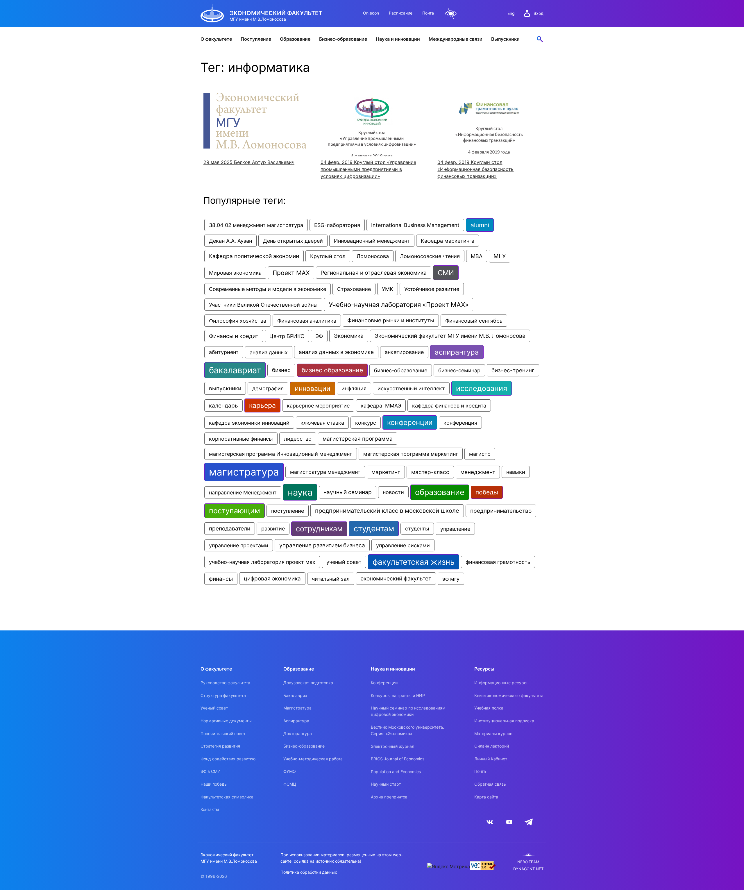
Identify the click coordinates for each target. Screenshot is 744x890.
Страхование (354, 289)
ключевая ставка (322, 422)
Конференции (384, 682)
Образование (295, 39)
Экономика (349, 336)
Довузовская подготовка (308, 682)
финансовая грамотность (498, 562)
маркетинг (385, 472)
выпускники (225, 388)
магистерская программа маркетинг (410, 454)
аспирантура (457, 352)
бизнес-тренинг (512, 370)
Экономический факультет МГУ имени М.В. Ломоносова (450, 336)
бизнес (281, 370)
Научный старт (386, 784)
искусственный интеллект (411, 388)
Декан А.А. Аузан (230, 240)
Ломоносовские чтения (430, 256)
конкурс (365, 422)
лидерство (298, 438)
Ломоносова (373, 256)
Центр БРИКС (286, 336)
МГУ (499, 256)
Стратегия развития (220, 746)
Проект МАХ (291, 272)
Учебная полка (488, 707)
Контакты (210, 809)
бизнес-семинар (459, 370)
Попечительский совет (223, 733)
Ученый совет (214, 707)
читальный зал (331, 579)
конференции (409, 422)
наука (300, 492)
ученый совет (344, 562)
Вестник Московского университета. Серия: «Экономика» (407, 730)
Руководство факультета (225, 682)
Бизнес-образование (343, 39)
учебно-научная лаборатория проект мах (262, 562)
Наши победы (214, 784)
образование (439, 492)
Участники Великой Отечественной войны (263, 304)
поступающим (234, 510)
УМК (387, 289)
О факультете (216, 39)
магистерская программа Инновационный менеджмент (280, 454)
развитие (273, 529)
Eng (511, 13)
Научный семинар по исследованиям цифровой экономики (408, 711)
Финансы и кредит (233, 336)
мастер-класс (430, 472)
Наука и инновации (398, 39)
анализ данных (269, 352)
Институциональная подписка (504, 720)
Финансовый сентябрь (473, 320)
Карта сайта (486, 796)
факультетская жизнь (414, 561)
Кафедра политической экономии (254, 256)
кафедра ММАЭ (381, 405)
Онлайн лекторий (491, 746)
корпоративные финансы (241, 438)
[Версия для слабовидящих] (451, 13)
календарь (223, 405)
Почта (428, 12)
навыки (515, 472)
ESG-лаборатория (337, 225)
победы (486, 492)
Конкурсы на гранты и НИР (398, 695)
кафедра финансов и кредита (449, 405)
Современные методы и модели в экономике (267, 289)
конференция (460, 422)
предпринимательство (501, 510)
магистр (480, 454)
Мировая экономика (235, 273)
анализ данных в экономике (336, 352)
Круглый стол (328, 256)
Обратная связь (490, 784)
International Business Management (415, 225)
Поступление (256, 39)
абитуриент (224, 352)
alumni (480, 225)
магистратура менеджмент (325, 472)
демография (268, 388)
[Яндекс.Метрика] (448, 866)
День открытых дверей (293, 240)
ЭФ (319, 336)
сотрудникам (319, 528)
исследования (481, 388)
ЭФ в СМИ (211, 771)
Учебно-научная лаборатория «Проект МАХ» (398, 304)
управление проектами (238, 545)
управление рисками (403, 545)
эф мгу (450, 579)
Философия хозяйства (237, 320)
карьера (262, 405)
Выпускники (505, 39)
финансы (221, 579)
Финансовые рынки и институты (390, 320)
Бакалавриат (296, 695)
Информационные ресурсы (502, 682)
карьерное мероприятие (318, 405)
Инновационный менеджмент (372, 240)
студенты (417, 529)
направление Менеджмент (243, 492)
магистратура (244, 472)
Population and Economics (396, 771)
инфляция (353, 388)
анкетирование (404, 352)
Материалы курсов (493, 733)
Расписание (400, 12)
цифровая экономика (272, 578)
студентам (374, 528)
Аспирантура (296, 720)
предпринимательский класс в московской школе (387, 510)
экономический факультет (396, 578)
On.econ (371, 12)
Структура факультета (223, 695)
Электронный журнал (392, 746)
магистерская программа (358, 438)
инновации (312, 388)
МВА (476, 256)
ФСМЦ (289, 784)
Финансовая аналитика (306, 320)
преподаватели (229, 528)
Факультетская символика (227, 796)
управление (455, 529)
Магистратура (297, 707)
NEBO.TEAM (528, 862)
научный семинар (347, 492)
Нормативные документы (226, 720)
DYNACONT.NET (528, 869)
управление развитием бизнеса (322, 545)
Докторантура (297, 733)
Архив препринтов (389, 796)
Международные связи (455, 39)
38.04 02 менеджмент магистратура (256, 225)
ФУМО (289, 771)
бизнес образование (332, 370)
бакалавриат (235, 370)
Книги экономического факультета (508, 695)
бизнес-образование (400, 370)
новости (393, 492)
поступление (287, 510)
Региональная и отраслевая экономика (374, 272)
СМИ (446, 272)
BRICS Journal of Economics (397, 758)
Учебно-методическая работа (313, 758)
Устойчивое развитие (431, 289)
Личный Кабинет (490, 758)
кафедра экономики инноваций (249, 422)
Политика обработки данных (308, 872)
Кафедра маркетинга (447, 240)
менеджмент (477, 472)
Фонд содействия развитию (228, 758)
